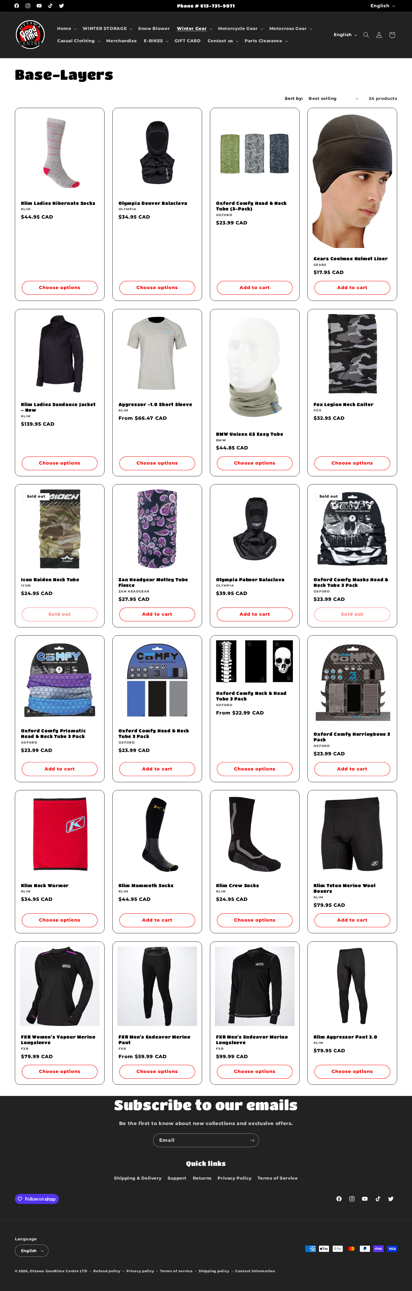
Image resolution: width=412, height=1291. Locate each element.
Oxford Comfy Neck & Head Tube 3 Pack (251, 695)
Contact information (255, 1271)
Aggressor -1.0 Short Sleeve (155, 404)
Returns (202, 1178)
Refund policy (107, 1271)
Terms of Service (278, 1178)
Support (177, 1178)
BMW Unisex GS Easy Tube (249, 434)
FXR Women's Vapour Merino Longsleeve (58, 1039)
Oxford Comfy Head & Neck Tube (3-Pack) (251, 205)
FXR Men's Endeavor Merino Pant (155, 1039)
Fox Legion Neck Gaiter (344, 404)
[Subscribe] (252, 1140)
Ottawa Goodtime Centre (55, 1271)
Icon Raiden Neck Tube (50, 579)
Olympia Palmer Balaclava (250, 579)
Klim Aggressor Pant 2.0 (345, 1036)
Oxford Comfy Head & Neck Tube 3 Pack (154, 733)
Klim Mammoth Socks (146, 885)
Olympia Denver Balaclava (153, 203)
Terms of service (176, 1271)
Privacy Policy (234, 1178)
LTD (83, 1271)
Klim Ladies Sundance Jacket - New (58, 407)
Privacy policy (140, 1271)
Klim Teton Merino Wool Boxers (345, 888)
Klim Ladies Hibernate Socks (58, 203)
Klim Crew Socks (237, 885)
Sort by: (294, 98)
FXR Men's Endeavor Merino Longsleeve (252, 1039)
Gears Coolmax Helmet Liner (351, 258)
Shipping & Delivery (137, 1178)
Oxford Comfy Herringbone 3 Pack (352, 736)
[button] (66, 29)
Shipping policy (214, 1271)
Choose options (59, 287)
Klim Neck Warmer (45, 885)
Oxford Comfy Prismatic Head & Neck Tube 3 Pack (53, 733)
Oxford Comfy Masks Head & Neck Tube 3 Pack (351, 582)
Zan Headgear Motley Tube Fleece (153, 582)
